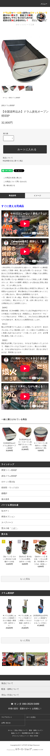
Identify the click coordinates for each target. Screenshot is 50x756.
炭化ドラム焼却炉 (14, 97)
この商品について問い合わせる (15, 182)
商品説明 (12, 196)
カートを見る (31, 717)
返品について (8, 158)
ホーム (5, 97)
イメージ (37, 196)
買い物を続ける (9, 185)
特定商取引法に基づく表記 (13, 161)
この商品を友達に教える (12, 178)
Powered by (11, 750)
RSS (31, 736)
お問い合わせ (6, 723)
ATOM (36, 736)
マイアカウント (6, 717)
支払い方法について (20, 730)
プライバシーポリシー (19, 736)
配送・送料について (35, 730)
